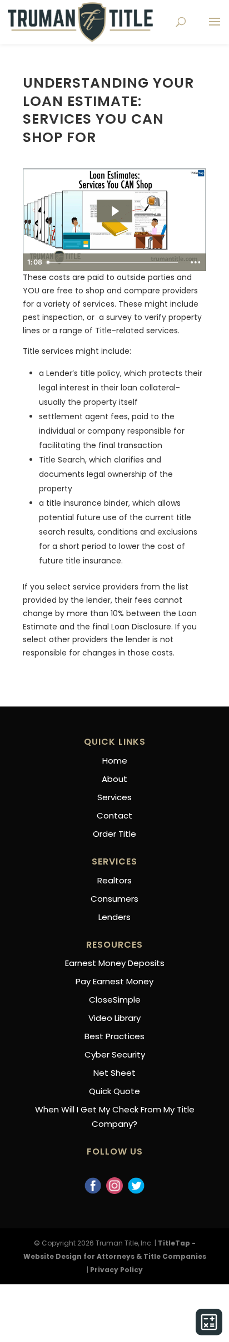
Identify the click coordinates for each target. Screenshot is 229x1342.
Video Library (114, 1018)
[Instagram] (114, 1180)
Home (114, 760)
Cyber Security (114, 1054)
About (114, 779)
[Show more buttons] (195, 262)
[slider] (114, 262)
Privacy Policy (116, 1269)
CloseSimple (115, 999)
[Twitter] (136, 1180)
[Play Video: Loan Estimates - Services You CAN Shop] (114, 211)
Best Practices (114, 1036)
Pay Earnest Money (114, 981)
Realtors (114, 880)
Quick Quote (114, 1091)
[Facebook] (92, 1180)
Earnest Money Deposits (115, 963)
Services (114, 797)
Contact (114, 815)
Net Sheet (114, 1073)
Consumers (114, 898)
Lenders (114, 917)
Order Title (114, 834)
